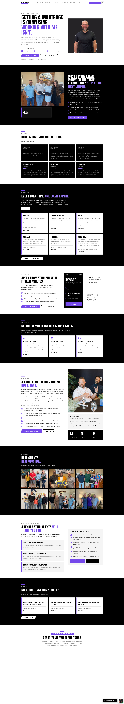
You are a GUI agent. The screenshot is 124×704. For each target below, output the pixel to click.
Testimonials (89, 671)
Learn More (26, 230)
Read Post (25, 610)
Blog (68, 681)
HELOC (49, 681)
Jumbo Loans (50, 676)
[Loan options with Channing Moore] (120, 700)
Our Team (88, 669)
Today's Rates (70, 676)
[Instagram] (26, 689)
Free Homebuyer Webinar (73, 678)
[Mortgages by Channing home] (25, 3)
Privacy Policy (89, 681)
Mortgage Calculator (72, 669)
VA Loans (49, 669)
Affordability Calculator (72, 671)
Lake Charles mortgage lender (50, 202)
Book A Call (88, 678)
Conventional (50, 674)
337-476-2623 (26, 678)
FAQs (68, 683)
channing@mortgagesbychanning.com (33, 681)
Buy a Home (40, 3)
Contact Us (88, 676)
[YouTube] (30, 689)
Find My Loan (70, 667)
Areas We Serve (90, 674)
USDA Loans (50, 671)
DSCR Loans (55, 3)
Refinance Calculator (72, 674)
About (78, 3)
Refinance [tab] (35, 209)
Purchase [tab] (25, 209)
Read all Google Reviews (27, 141)
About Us (88, 667)
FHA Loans (50, 667)
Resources (72, 3)
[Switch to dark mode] (102, 3)
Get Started (26, 354)
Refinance (47, 3)
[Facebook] (22, 689)
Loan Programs (64, 3)
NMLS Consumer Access (72, 697)
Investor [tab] (44, 209)
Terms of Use (89, 683)
